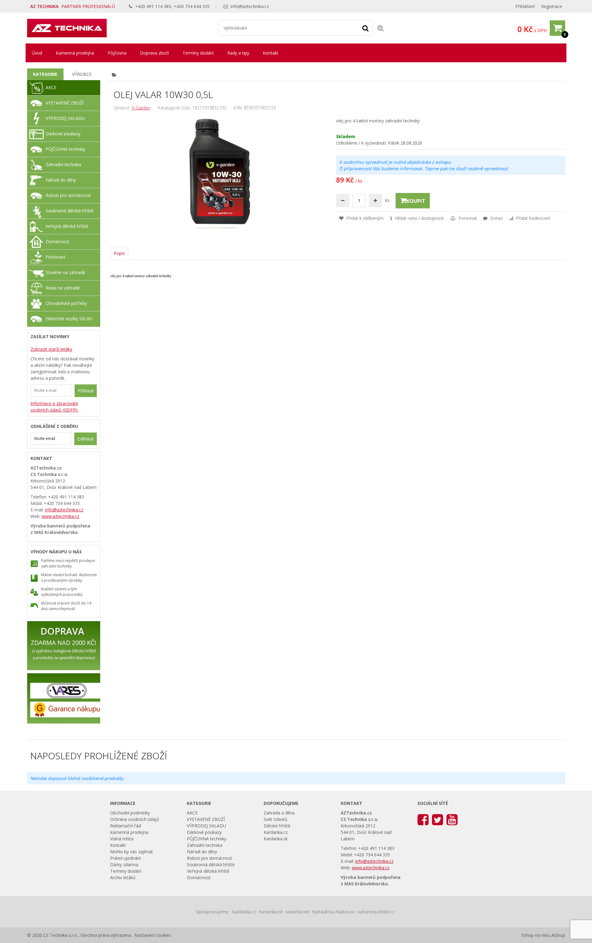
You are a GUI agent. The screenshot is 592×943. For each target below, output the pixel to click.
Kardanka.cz (276, 832)
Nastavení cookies (152, 935)
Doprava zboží (154, 53)
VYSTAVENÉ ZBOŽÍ (65, 103)
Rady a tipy (238, 53)
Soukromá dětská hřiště (69, 211)
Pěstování (55, 257)
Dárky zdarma (124, 864)
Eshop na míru (535, 935)
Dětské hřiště (277, 826)
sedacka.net (297, 912)
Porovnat (467, 218)
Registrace (551, 6)
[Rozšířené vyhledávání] (380, 28)
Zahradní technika (63, 164)
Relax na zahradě (63, 288)
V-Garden (141, 108)
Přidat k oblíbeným (364, 218)
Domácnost (57, 241)
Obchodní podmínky (130, 813)
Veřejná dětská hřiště (67, 226)
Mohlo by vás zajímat (131, 852)
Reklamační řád (125, 826)
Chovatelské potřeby (66, 303)
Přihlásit (86, 391)
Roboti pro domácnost (68, 195)
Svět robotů (275, 819)
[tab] (45, 74)
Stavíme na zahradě (65, 272)
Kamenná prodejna (75, 53)
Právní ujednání (125, 858)
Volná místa (122, 839)
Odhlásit (85, 439)
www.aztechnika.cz (60, 516)
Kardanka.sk (276, 839)
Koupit (415, 201)
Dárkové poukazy (63, 134)
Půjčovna (117, 53)
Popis (119, 253)
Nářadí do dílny (61, 180)
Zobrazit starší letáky (51, 349)
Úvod (37, 53)
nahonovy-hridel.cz (376, 912)
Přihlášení (525, 6)
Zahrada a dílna (279, 813)
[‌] (423, 819)
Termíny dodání (198, 53)
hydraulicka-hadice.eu (333, 912)
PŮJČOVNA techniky (65, 149)
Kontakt (270, 53)
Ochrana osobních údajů (134, 819)
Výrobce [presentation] (82, 74)
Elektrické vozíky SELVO (69, 319)
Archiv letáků (123, 877)
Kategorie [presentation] (45, 74)
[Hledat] (365, 27)
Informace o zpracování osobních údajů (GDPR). (54, 406)
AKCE (51, 87)
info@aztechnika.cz (250, 6)
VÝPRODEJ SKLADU (65, 118)
